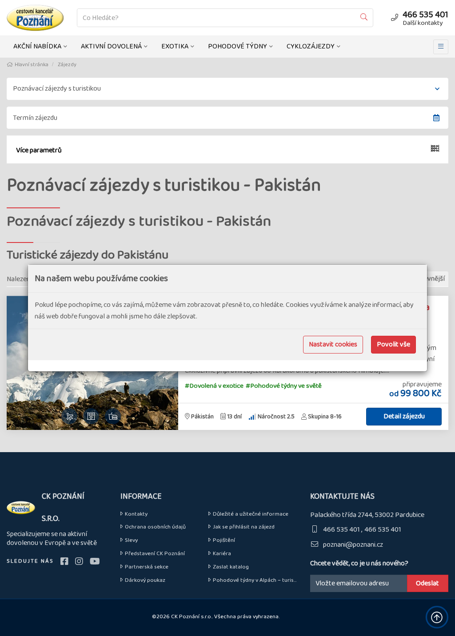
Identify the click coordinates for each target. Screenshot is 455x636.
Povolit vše (393, 344)
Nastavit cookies (333, 344)
